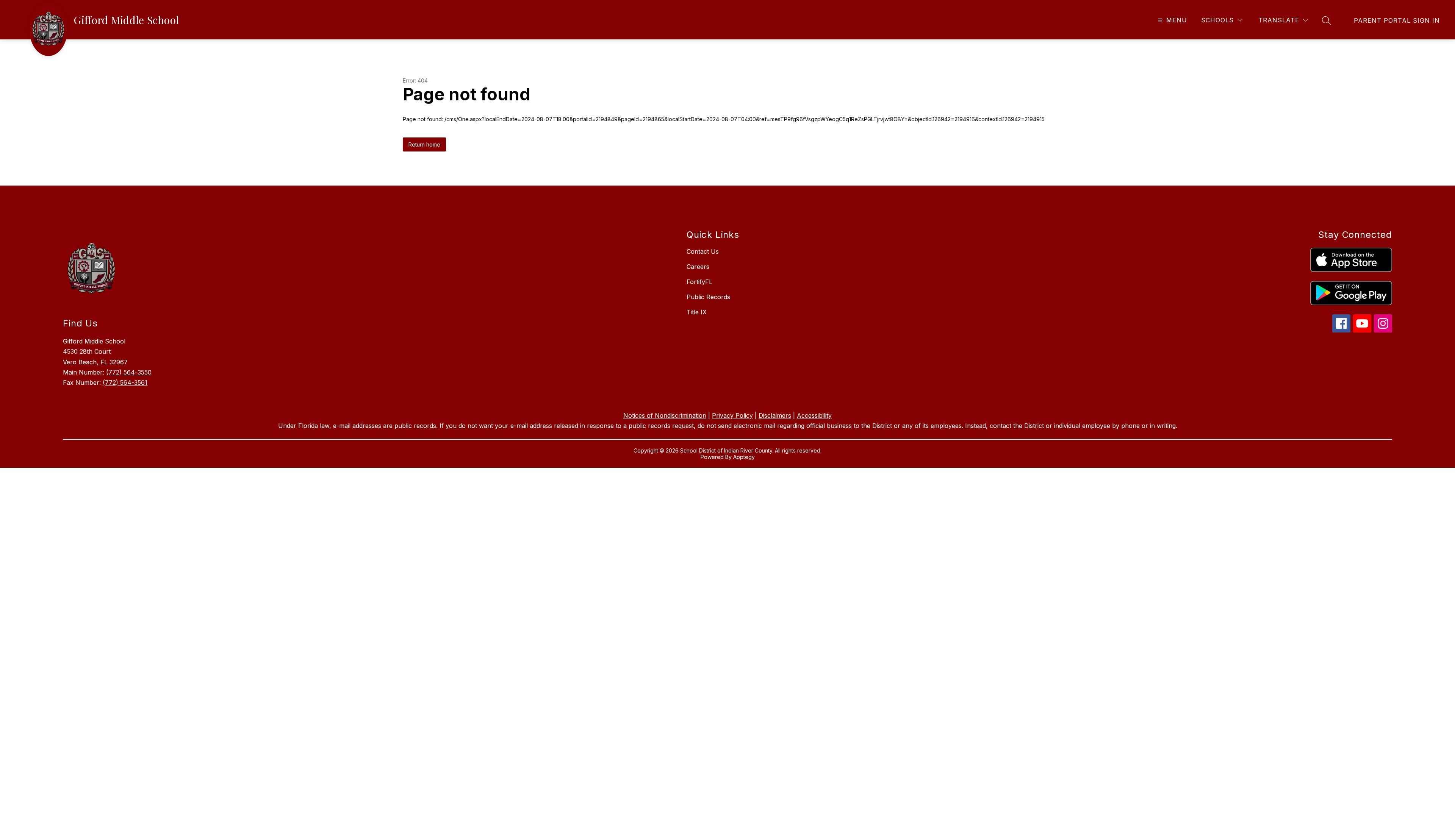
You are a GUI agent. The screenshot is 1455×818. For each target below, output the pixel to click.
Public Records (708, 297)
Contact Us (703, 251)
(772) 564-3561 (125, 382)
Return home (424, 144)
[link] (1396, 20)
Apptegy (744, 457)
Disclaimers (775, 415)
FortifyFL (699, 282)
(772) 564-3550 (129, 372)
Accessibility (814, 415)
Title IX (697, 312)
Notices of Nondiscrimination (664, 415)
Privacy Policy (732, 415)
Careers (698, 266)
